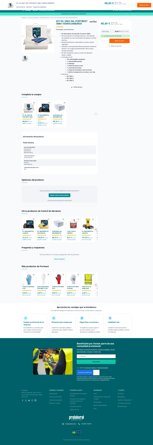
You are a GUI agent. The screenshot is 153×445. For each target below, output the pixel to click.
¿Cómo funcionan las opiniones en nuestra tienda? (59, 200)
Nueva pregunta (59, 259)
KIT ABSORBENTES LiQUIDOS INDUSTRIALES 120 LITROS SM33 (87, 232)
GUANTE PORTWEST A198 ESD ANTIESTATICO (73, 287)
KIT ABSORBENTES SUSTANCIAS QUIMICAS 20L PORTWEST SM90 (42, 232)
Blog (95, 408)
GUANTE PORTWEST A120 (28, 287)
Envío (95, 393)
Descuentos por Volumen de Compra (102, 398)
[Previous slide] (23, 36)
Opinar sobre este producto (59, 195)
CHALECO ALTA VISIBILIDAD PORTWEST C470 (87, 287)
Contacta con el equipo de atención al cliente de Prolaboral (77, 401)
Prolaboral (24, 17)
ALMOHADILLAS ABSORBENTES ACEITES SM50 (57, 116)
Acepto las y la (94, 367)
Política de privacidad (55, 397)
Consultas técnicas (75, 406)
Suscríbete (96, 362)
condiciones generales (90, 367)
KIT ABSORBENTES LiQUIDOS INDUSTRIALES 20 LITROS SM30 (43, 116)
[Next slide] (52, 36)
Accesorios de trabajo (33, 17)
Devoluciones (98, 402)
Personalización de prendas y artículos (78, 395)
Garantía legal (53, 393)
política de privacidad (103, 367)
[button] (25, 58)
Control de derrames (44, 17)
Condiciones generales (55, 400)
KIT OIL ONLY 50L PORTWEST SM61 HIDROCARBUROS (27, 116)
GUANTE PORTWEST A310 (58, 287)
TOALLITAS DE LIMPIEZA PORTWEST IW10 (72, 232)
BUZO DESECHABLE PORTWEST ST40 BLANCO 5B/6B (43, 287)
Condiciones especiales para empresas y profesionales (66, 13)
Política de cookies (54, 403)
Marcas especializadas (100, 405)
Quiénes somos (74, 409)
